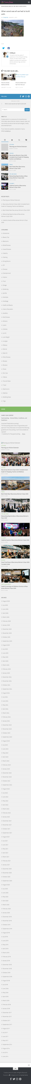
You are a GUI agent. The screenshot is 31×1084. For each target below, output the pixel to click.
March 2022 (6, 809)
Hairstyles (5, 297)
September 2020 (7, 881)
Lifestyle (5, 329)
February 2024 (7, 717)
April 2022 (5, 805)
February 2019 (7, 956)
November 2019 (7, 920)
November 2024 (7, 681)
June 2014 (5, 1056)
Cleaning (5, 257)
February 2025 (7, 669)
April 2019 (5, 948)
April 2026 (5, 613)
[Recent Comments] (19, 140)
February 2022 (7, 813)
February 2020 (7, 908)
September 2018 (7, 976)
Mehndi (5, 349)
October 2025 (6, 637)
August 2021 (6, 837)
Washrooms (6, 389)
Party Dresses (6, 357)
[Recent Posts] (4, 140)
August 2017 (6, 1028)
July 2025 (5, 649)
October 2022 (6, 781)
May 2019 (5, 944)
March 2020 (6, 904)
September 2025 (7, 641)
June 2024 (5, 701)
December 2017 (7, 1012)
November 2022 (7, 777)
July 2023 (5, 745)
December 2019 (7, 916)
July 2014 (5, 1052)
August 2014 (6, 1048)
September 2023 (7, 737)
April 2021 (5, 853)
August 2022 (6, 789)
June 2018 (5, 988)
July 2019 (5, 936)
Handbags (5, 301)
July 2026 (5, 605)
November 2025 (7, 633)
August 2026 (6, 601)
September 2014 (7, 1044)
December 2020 (7, 869)
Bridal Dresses (7, 245)
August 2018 (6, 980)
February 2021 (7, 861)
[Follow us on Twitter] (23, 96)
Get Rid (5, 293)
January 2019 (6, 960)
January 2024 (6, 721)
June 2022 (5, 797)
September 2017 (7, 1024)
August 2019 (6, 932)
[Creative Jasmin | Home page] (9, 2)
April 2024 (5, 709)
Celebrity (11, 183)
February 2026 (7, 621)
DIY (4, 265)
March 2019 (6, 952)
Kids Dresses (6, 317)
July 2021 (5, 841)
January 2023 (6, 769)
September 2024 (7, 689)
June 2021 (5, 845)
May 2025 (5, 657)
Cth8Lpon (5, 17)
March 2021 (6, 857)
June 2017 (5, 1036)
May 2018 (5, 992)
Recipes (5, 361)
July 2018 (5, 984)
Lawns (4, 325)
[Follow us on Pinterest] (29, 96)
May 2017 (5, 1040)
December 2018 (7, 964)
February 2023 (7, 765)
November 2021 (7, 825)
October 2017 (6, 1020)
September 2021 (7, 833)
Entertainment (7, 273)
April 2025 (5, 661)
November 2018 (7, 968)
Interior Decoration (8, 309)
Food (4, 281)
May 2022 (5, 801)
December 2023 (7, 725)
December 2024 (7, 677)
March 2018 (6, 1000)
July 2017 (5, 1032)
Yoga (4, 401)
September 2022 (7, 785)
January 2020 (6, 912)
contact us (8, 131)
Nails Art (5, 353)
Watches (5, 393)
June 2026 (5, 609)
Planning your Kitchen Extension (18, 146)
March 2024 (6, 713)
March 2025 (6, 665)
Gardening (5, 289)
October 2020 (6, 877)
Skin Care (5, 373)
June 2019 (5, 940)
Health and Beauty (8, 305)
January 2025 (6, 673)
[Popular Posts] (12, 140)
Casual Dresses (7, 249)
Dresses (5, 269)
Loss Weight (6, 337)
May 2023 (5, 753)
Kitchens (11, 144)
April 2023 (5, 757)
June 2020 (5, 893)
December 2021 (7, 821)
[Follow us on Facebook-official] (20, 96)
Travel (11, 164)
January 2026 (6, 625)
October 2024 (6, 685)
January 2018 (6, 1008)
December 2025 (7, 629)
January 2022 (6, 817)
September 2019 (7, 928)
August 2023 (6, 741)
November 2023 (7, 729)
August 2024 (6, 693)
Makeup (5, 345)
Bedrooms (6, 241)
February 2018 (7, 1004)
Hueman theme (24, 1075)
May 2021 (5, 849)
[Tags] (26, 140)
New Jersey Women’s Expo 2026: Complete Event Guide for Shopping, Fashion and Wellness (19, 157)
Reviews (5, 365)
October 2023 (6, 733)
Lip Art (4, 333)
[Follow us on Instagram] (26, 96)
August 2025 (6, 645)
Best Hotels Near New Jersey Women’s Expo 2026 (16, 210)
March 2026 (6, 617)
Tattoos (5, 377)
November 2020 (7, 873)
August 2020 (6, 885)
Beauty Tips (6, 237)
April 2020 (5, 900)
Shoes (4, 369)
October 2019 (6, 924)
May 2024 (5, 705)
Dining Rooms (6, 261)
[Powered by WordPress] (9, 1075)
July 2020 (5, 889)
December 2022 (7, 773)
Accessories (6, 233)
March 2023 (6, 761)
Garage (5, 285)
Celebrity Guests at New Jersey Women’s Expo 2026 (15, 540)
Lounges (5, 341)
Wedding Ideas (7, 397)
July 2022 (5, 793)
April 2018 (5, 996)
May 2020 (5, 897)
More (23, 434)
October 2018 (6, 972)
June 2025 (5, 653)
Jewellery (5, 313)
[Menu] (29, 2)
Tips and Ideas (13, 174)
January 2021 (6, 865)
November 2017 (7, 1016)
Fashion (11, 153)
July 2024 (5, 697)
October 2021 (6, 829)
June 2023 (5, 749)
